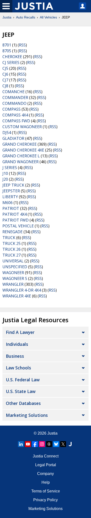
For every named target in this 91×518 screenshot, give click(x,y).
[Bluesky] (56, 444)
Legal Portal (45, 465)
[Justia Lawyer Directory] (70, 444)
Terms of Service (45, 491)
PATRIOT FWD (15, 220)
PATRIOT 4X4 (14, 214)
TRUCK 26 (11, 249)
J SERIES (9, 167)
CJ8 (5, 86)
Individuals (17, 344)
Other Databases (23, 403)
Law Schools (18, 368)
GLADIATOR (13, 138)
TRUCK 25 (11, 243)
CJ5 (5, 68)
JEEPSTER (11, 191)
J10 (5, 173)
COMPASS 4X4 (15, 115)
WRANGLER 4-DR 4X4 (21, 290)
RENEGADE (12, 231)
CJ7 (5, 80)
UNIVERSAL (13, 261)
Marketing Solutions (27, 415)
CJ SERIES (10, 62)
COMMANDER (15, 97)
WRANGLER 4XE (16, 296)
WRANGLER (13, 284)
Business (15, 356)
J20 (5, 179)
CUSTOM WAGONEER (22, 126)
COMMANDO (14, 103)
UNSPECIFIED (14, 266)
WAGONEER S (14, 278)
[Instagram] (42, 444)
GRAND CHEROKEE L (21, 156)
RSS (22, 45)
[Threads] (49, 444)
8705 (6, 51)
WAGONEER (13, 272)
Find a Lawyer (20, 332)
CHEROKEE (12, 56)
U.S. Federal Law (23, 380)
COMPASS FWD (16, 121)
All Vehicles (48, 17)
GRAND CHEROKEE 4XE (23, 150)
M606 (7, 202)
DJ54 (6, 132)
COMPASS (11, 109)
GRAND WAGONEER (20, 161)
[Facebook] (35, 444)
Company (45, 474)
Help (45, 482)
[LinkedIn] (21, 444)
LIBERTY (10, 196)
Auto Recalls (25, 17)
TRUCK (8, 237)
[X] (63, 444)
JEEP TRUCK (13, 185)
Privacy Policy (45, 500)
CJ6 (5, 74)
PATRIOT (10, 208)
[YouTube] (28, 444)
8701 (6, 45)
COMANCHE (13, 91)
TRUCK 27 (11, 255)
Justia (6, 17)
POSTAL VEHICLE (18, 226)
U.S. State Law (20, 391)
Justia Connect (45, 456)
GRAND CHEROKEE (19, 144)
